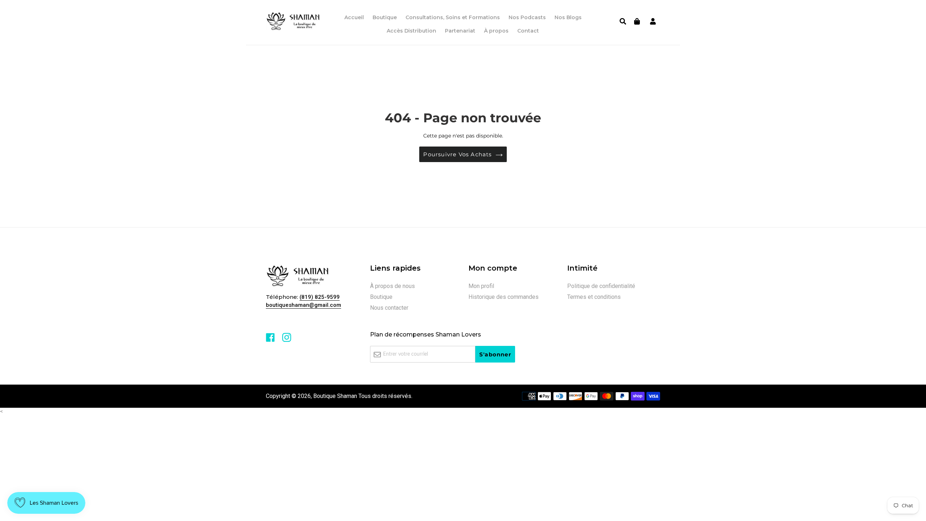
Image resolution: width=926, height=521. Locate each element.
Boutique (381, 296)
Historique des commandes (503, 296)
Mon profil (481, 286)
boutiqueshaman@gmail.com (303, 305)
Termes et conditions (594, 296)
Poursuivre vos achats (457, 154)
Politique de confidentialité (601, 286)
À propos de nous (392, 286)
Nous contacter (389, 307)
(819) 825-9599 (320, 297)
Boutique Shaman (335, 396)
